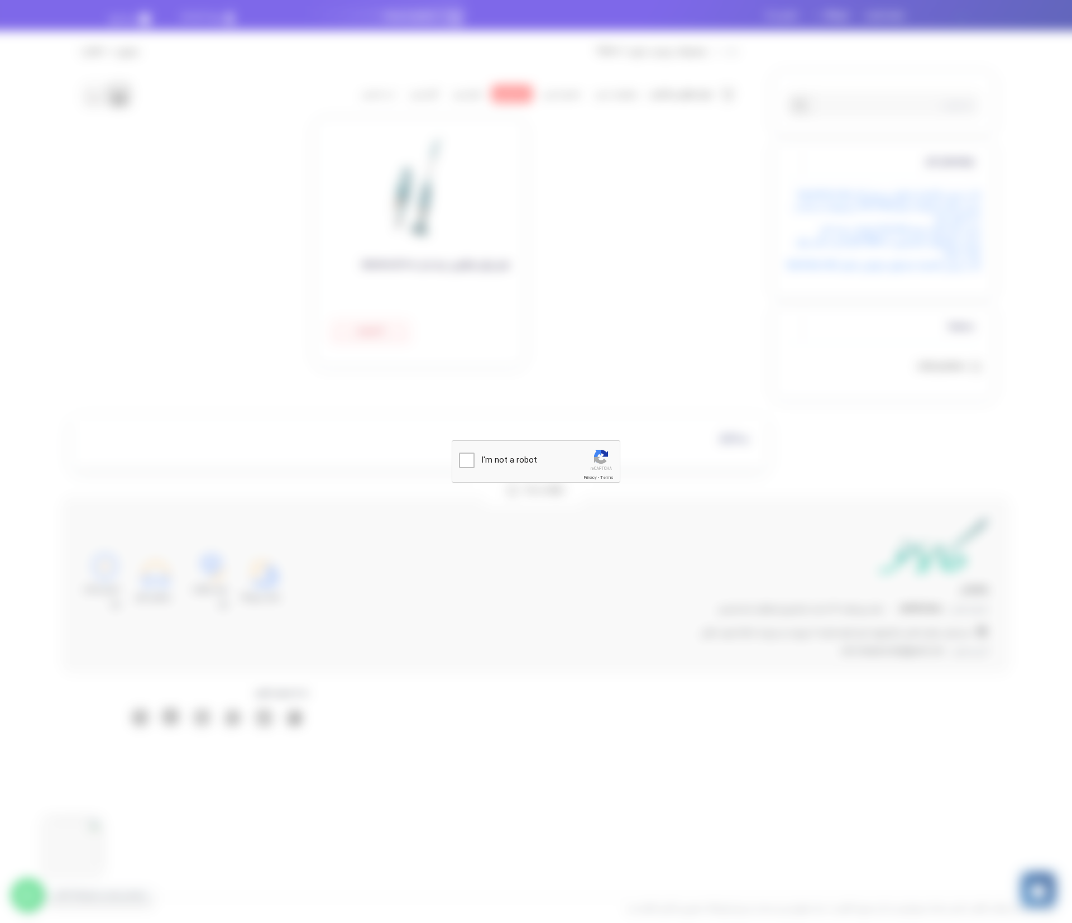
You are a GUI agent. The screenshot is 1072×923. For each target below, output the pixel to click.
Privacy (590, 477)
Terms (607, 477)
